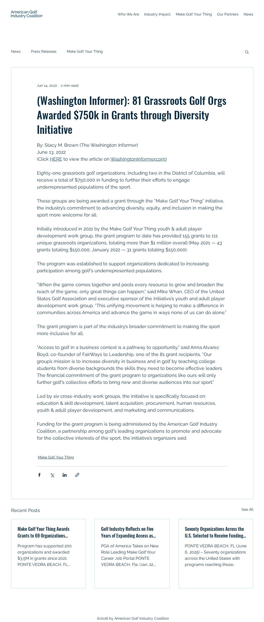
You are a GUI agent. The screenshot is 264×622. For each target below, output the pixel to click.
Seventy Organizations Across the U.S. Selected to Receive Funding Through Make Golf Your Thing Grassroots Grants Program (214, 532)
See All (247, 509)
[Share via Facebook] (39, 474)
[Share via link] (77, 474)
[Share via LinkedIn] (64, 474)
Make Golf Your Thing (85, 51)
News (16, 51)
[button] (246, 52)
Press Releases (43, 51)
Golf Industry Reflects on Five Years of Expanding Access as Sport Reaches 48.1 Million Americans (127, 532)
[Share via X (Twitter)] (52, 474)
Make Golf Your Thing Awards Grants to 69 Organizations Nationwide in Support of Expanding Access (43, 532)
